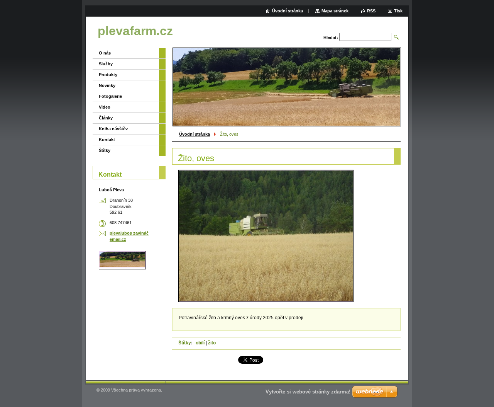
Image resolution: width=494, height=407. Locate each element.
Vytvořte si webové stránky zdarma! (308, 392)
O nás (105, 53)
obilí (200, 343)
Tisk (398, 11)
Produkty (108, 74)
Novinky (107, 85)
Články (106, 118)
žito (212, 343)
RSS (371, 11)
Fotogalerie (110, 96)
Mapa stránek (335, 11)
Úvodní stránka (194, 134)
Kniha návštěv (113, 128)
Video (104, 107)
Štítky (184, 343)
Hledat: (330, 37)
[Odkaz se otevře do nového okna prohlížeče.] (266, 236)
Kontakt (107, 139)
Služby (106, 63)
